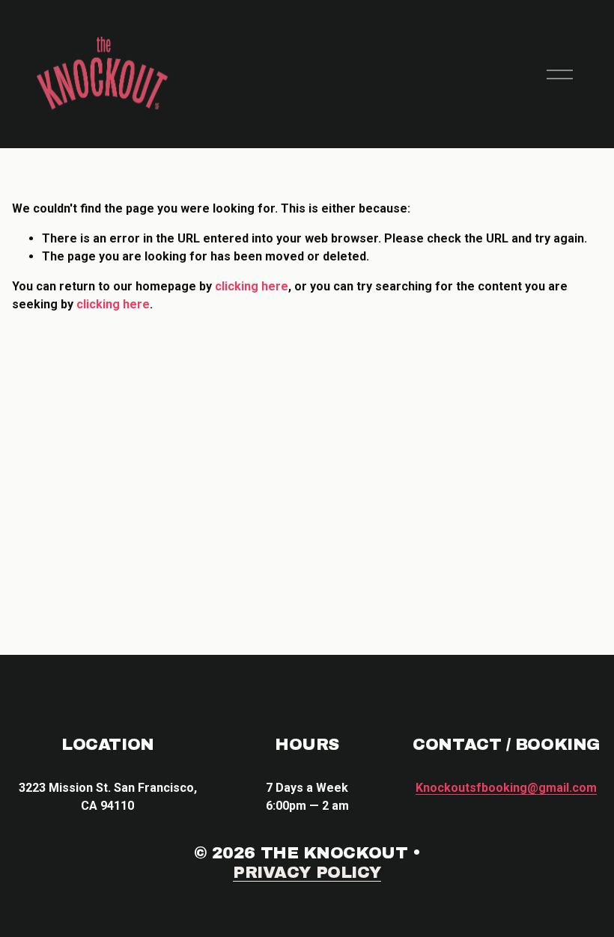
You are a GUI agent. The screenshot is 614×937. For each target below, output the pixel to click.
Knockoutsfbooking (506, 788)
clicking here (251, 286)
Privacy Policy (307, 873)
